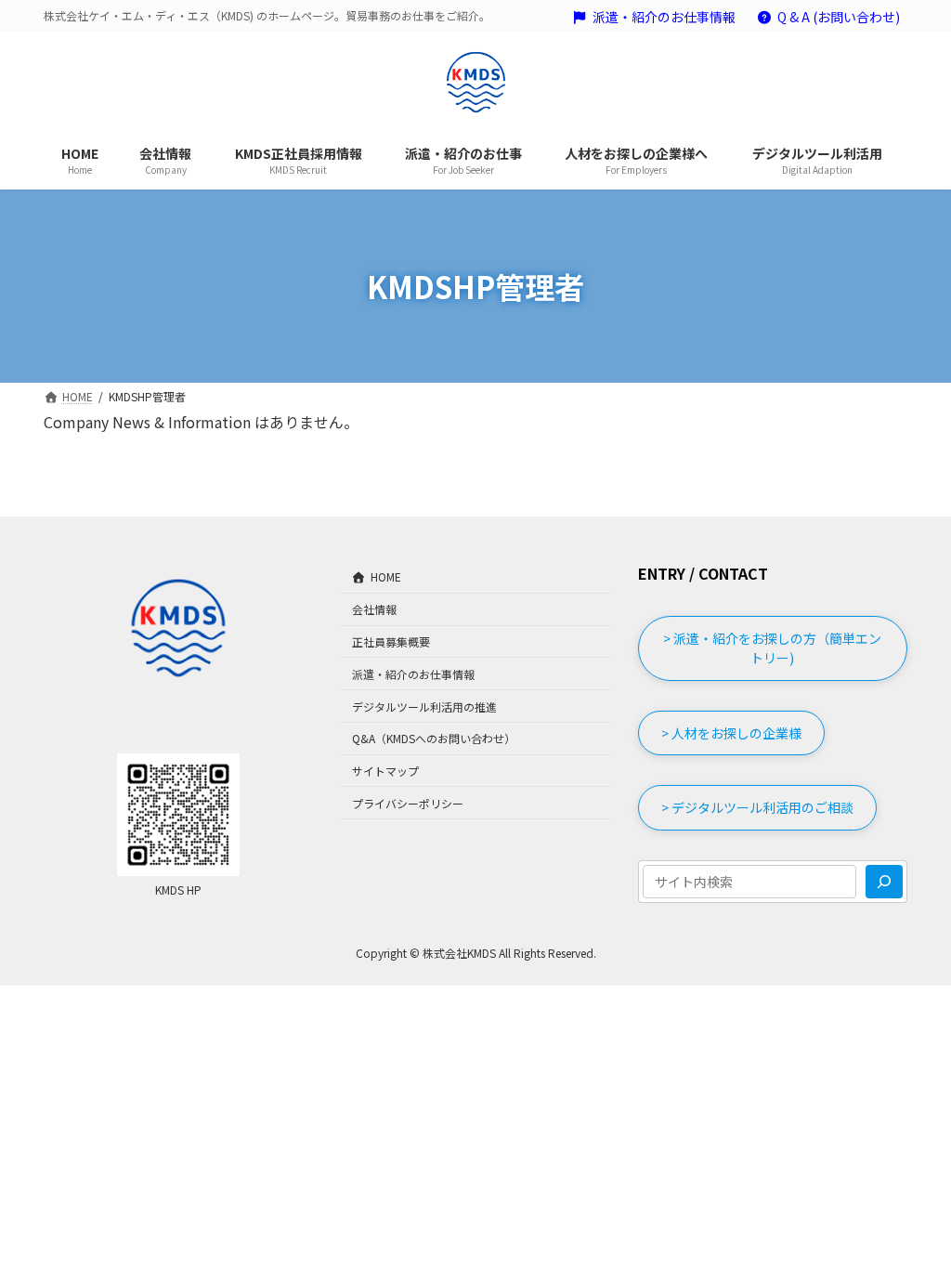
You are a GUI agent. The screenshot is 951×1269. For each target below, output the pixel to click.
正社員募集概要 (391, 641)
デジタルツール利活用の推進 (424, 706)
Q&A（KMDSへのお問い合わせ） (433, 738)
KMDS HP (178, 889)
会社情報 (374, 609)
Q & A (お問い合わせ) (838, 17)
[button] (772, 648)
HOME (386, 577)
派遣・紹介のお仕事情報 (664, 17)
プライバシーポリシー (407, 803)
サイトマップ (385, 770)
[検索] (884, 881)
